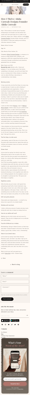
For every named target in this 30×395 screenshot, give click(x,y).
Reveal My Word (15, 383)
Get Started (26, 4)
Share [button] (4, 258)
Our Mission (4, 332)
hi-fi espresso (23, 111)
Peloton (15, 105)
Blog (2, 334)
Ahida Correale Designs (13, 54)
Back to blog (16, 264)
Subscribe (27, 316)
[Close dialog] (27, 340)
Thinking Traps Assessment (7, 335)
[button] (1, 4)
